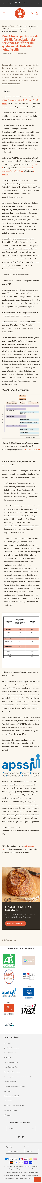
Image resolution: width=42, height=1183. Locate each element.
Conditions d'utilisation (12, 1096)
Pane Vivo (13, 1166)
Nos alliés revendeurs (11, 1067)
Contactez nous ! (10, 1081)
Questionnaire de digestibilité (14, 1086)
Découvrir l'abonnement (15, 923)
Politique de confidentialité (14, 1172)
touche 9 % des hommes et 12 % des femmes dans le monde (21, 100)
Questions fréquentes (11, 1048)
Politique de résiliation (23, 1178)
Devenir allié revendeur (12, 1072)
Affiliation (7, 1115)
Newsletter (7, 1057)
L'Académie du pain (9, 26)
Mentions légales (9, 1178)
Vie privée (7, 1091)
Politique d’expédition (12, 1175)
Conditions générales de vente (29, 1175)
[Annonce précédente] (4, 3)
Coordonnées (8, 1101)
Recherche (7, 1043)
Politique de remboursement (14, 1105)
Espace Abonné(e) (10, 1110)
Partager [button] (7, 91)
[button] (4, 13)
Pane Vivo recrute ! (10, 1053)
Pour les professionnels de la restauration (18, 1077)
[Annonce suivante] (38, 3)
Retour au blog (10, 940)
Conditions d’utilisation (31, 1172)
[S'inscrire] (33, 1128)
